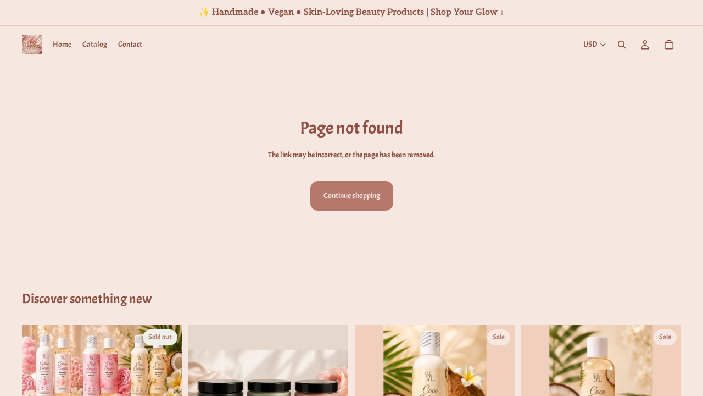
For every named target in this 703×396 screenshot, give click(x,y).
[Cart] (669, 44)
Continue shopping (351, 195)
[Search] (622, 44)
